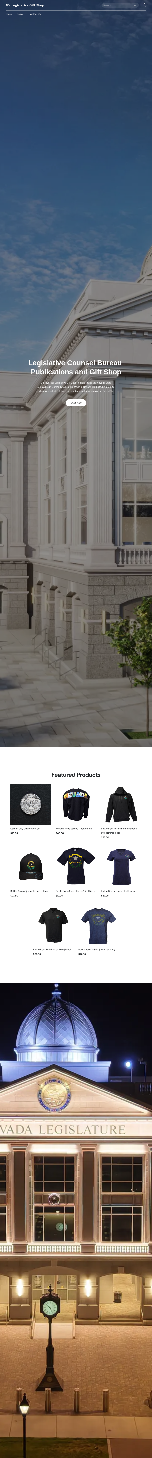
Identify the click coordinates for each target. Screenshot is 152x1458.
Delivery (21, 14)
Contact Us (35, 14)
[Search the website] (135, 5)
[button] (25, 5)
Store (9, 14)
